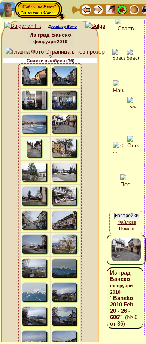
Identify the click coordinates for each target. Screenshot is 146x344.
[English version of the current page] (23, 26)
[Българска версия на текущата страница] (103, 26)
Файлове (127, 222)
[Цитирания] (122, 9)
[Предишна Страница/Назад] (86, 9)
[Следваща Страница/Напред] (98, 9)
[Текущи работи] (134, 9)
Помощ (126, 228)
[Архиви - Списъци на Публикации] (110, 9)
